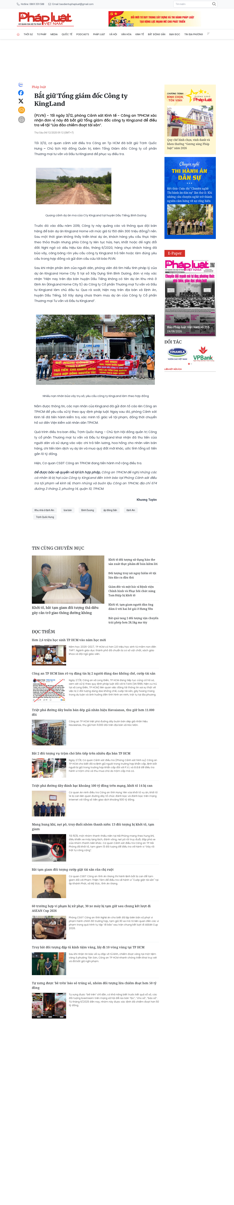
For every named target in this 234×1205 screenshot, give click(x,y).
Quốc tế (67, 34)
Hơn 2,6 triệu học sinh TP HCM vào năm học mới (69, 640)
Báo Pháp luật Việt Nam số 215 (188, 327)
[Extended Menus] (208, 33)
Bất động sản (156, 34)
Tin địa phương (193, 34)
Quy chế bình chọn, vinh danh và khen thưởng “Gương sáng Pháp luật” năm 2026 (188, 144)
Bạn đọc (174, 34)
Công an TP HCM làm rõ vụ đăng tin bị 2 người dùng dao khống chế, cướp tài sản (93, 673)
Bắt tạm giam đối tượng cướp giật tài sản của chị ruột (73, 869)
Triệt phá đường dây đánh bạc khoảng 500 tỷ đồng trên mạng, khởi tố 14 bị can (92, 785)
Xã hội (113, 34)
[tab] (189, 364)
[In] (21, 119)
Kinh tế (140, 34)
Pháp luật (99, 34)
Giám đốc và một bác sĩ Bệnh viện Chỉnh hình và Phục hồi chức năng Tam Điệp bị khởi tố (131, 591)
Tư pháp (41, 34)
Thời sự (28, 34)
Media (54, 34)
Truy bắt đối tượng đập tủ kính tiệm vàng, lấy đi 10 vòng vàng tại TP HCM (88, 947)
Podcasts (82, 34)
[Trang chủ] (18, 34)
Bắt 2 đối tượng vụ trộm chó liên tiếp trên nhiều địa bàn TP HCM (81, 753)
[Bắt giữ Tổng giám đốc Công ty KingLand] (45, 19)
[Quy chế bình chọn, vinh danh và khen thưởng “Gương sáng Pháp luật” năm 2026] (190, 121)
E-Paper (175, 253)
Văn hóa (126, 34)
